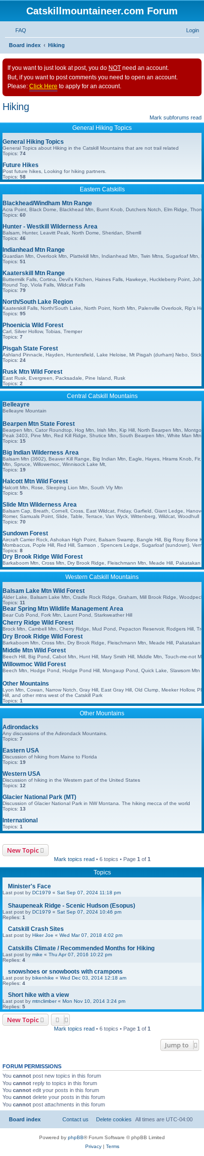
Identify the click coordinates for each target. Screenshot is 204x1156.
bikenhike (43, 978)
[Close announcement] (194, 66)
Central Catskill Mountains (102, 396)
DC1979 (41, 892)
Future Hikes (20, 165)
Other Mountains (25, 683)
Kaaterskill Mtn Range (33, 273)
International (20, 820)
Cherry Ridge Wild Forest (37, 622)
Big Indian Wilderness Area (40, 452)
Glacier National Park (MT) (39, 797)
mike (37, 954)
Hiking (15, 106)
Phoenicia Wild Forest (32, 325)
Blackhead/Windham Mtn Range (47, 203)
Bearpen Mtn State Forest (38, 423)
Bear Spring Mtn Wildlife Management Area (62, 608)
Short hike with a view (38, 994)
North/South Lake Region (37, 301)
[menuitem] (18, 30)
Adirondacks (20, 727)
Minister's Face (29, 886)
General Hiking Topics (102, 128)
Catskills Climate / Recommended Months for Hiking (81, 948)
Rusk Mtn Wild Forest (32, 371)
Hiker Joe (42, 935)
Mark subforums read (176, 117)
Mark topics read (74, 859)
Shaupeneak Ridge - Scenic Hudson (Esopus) (71, 905)
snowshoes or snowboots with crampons (65, 971)
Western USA (21, 773)
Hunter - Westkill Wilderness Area (50, 226)
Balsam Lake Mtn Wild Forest (43, 590)
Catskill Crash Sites (36, 928)
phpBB (76, 1137)
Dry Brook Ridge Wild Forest (42, 556)
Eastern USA (20, 750)
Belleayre (16, 404)
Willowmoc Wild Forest (34, 664)
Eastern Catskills (102, 189)
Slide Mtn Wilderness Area (39, 504)
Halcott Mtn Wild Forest (35, 481)
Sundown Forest (25, 533)
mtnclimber (44, 1001)
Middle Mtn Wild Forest (34, 650)
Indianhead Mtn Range (33, 249)
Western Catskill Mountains (102, 577)
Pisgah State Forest (30, 348)
